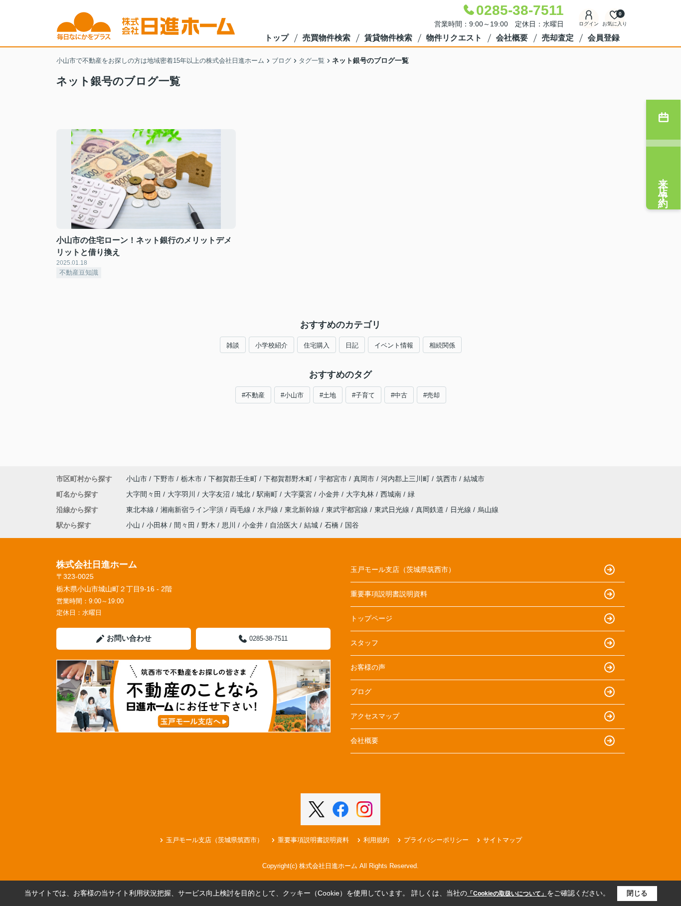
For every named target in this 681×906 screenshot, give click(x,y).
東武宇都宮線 (348, 510)
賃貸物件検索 (388, 37)
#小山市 (292, 395)
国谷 (352, 525)
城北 (244, 494)
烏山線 (488, 510)
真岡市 (363, 479)
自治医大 (284, 525)
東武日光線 (392, 510)
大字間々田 (144, 494)
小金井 (330, 494)
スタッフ (364, 643)
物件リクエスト (454, 37)
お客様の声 (367, 667)
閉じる (637, 893)
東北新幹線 (303, 510)
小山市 (136, 479)
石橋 (332, 525)
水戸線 (268, 510)
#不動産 (253, 395)
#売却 (431, 395)
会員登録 (604, 37)
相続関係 (442, 345)
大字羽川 (182, 494)
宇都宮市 (333, 479)
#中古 (399, 395)
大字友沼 (217, 494)
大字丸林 (361, 494)
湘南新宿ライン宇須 (193, 510)
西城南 (391, 494)
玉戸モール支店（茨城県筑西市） (402, 569)
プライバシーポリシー (436, 840)
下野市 (164, 479)
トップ (277, 37)
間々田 (184, 525)
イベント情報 (393, 345)
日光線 (461, 510)
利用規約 (376, 840)
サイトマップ (502, 840)
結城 (311, 525)
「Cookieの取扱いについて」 (507, 893)
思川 (229, 525)
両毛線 (241, 510)
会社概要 (512, 37)
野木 (208, 525)
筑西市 (446, 479)
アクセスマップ (374, 716)
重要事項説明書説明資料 (388, 594)
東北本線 (141, 510)
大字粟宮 (299, 494)
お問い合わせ (129, 638)
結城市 (474, 479)
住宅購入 (317, 345)
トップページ (371, 618)
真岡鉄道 (431, 510)
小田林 (157, 525)
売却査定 (558, 37)
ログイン (589, 23)
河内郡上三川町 (405, 479)
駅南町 (268, 494)
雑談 (232, 345)
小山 (133, 525)
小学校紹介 (271, 345)
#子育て (363, 395)
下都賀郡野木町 (288, 479)
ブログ (360, 692)
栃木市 (191, 479)
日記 (351, 345)
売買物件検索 (326, 37)
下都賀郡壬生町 (232, 479)
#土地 (328, 395)
